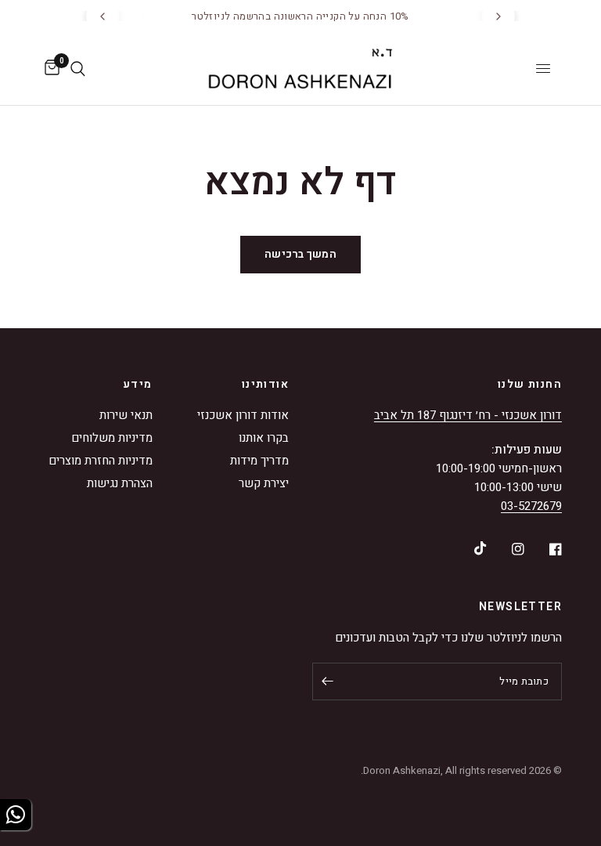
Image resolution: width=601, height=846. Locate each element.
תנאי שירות (126, 415)
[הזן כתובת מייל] (328, 681)
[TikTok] (469, 548)
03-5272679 (531, 506)
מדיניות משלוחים (112, 437)
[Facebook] (544, 549)
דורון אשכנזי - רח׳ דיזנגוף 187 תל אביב (468, 415)
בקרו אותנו (264, 437)
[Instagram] (507, 549)
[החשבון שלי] (96, 68)
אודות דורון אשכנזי (243, 415)
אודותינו (265, 384)
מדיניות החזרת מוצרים (101, 460)
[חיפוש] (78, 68)
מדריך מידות (259, 460)
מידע (138, 384)
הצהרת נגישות (120, 483)
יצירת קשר (264, 483)
